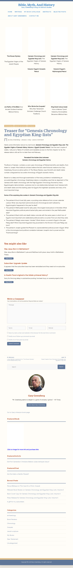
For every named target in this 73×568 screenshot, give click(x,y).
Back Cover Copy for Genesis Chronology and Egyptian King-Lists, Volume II (33, 494)
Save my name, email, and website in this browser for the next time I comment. (32, 333)
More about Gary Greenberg (36, 405)
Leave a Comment (38, 140)
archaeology (11, 515)
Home (10, 12)
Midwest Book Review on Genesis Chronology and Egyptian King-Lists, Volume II (35, 490)
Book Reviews (12, 519)
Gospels (10, 527)
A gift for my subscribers (15, 502)
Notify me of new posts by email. (18, 340)
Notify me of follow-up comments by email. (22, 336)
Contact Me (34, 16)
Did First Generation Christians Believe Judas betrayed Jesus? (28, 462)
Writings (18, 12)
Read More (9, 258)
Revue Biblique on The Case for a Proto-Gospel (23, 486)
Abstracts (47, 12)
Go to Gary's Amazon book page (18, 412)
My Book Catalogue (32, 12)
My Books (31, 126)
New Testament (12, 539)
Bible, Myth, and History (36, 5)
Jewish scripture (20, 126)
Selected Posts (60, 12)
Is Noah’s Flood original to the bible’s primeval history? (26, 275)
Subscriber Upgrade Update (15, 263)
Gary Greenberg (15, 140)
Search (61, 366)
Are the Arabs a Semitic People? (18, 474)
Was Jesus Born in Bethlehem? (16, 249)
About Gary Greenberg (17, 16)
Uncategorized (12, 543)
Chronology (9, 126)
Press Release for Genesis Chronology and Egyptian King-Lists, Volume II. (32, 498)
